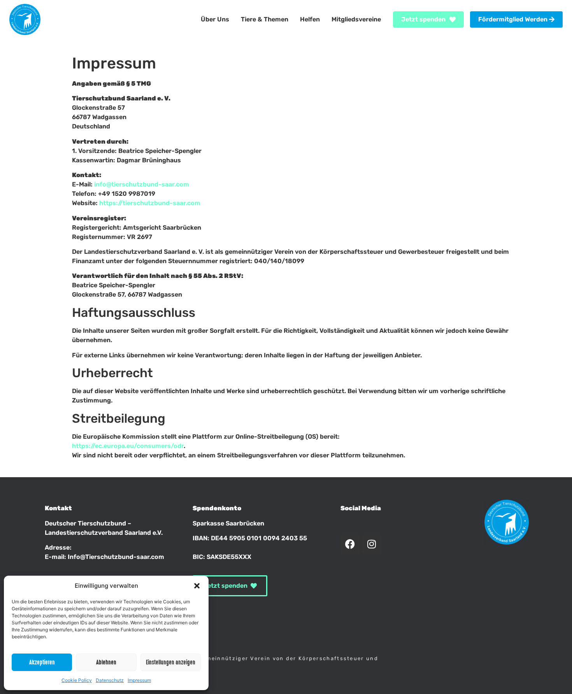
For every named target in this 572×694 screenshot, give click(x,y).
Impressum (139, 680)
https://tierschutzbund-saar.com (149, 203)
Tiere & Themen (264, 19)
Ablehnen (106, 662)
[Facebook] (350, 544)
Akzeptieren (42, 662)
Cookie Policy (76, 680)
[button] (197, 586)
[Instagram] (371, 544)
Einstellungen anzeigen (170, 662)
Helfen (310, 19)
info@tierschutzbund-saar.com (141, 184)
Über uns (215, 19)
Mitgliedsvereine (356, 19)
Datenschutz (110, 680)
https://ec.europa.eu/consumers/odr (128, 446)
